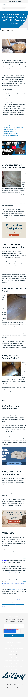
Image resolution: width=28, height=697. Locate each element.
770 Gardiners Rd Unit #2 (14, 660)
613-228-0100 (14, 651)
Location (19, 1)
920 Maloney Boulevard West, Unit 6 (14, 666)
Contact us (9, 693)
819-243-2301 (14, 669)
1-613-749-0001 (11, 1)
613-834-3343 (14, 645)
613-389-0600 (14, 663)
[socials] (7, 687)
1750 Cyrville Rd (14, 654)
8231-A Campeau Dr (14, 642)
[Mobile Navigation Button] (26, 4)
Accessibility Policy (17, 693)
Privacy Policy (17, 690)
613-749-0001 (14, 657)
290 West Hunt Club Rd (14, 648)
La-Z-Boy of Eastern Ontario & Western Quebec (15, 684)
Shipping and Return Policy (7, 690)
